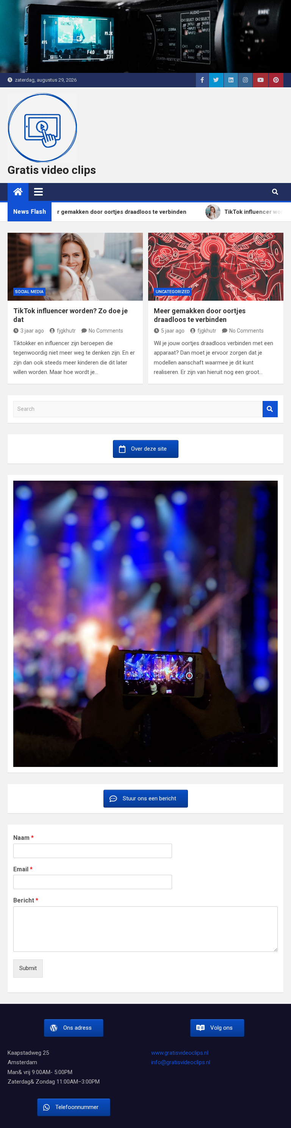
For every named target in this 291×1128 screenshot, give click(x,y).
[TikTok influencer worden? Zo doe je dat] (75, 267)
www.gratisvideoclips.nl (179, 1052)
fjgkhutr (66, 331)
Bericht (25, 900)
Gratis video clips (52, 170)
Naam (23, 837)
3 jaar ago (32, 331)
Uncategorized (173, 291)
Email (23, 869)
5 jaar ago (173, 331)
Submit (28, 968)
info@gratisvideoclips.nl (180, 1062)
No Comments (106, 331)
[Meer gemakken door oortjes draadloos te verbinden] (215, 267)
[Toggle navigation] (38, 191)
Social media (29, 291)
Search (270, 409)
